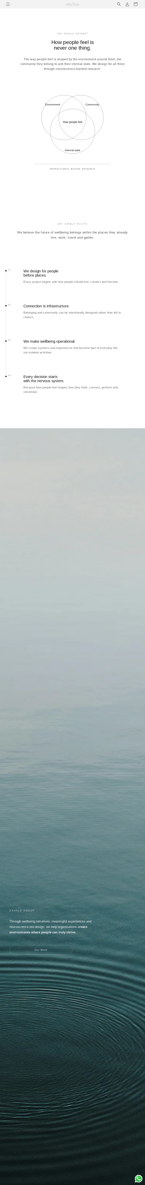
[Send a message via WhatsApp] (138, 1178)
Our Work (41, 949)
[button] (8, 4)
